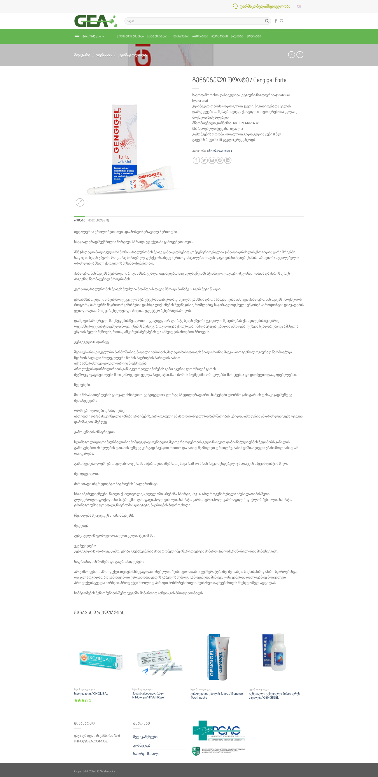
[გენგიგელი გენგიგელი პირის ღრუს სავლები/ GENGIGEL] (276, 653)
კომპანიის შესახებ (130, 36)
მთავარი (82, 55)
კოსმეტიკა (141, 745)
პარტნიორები (157, 36)
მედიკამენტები (145, 737)
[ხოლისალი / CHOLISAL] (101, 653)
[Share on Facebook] (196, 160)
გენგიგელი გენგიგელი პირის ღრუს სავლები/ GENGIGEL (274, 696)
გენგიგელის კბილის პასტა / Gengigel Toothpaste (217, 696)
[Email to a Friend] (212, 160)
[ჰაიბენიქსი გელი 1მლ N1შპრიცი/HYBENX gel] (159, 653)
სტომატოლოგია (132, 55)
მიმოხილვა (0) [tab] (98, 220)
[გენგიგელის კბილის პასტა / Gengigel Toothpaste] (218, 653)
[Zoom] (80, 202)
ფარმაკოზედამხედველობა (265, 6)
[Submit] (267, 21)
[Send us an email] (281, 21)
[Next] (302, 667)
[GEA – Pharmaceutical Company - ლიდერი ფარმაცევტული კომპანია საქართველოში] (96, 21)
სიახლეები (181, 36)
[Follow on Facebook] (276, 21)
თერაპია (104, 55)
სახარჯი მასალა (146, 753)
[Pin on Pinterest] (220, 160)
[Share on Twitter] (204, 160)
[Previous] (74, 667)
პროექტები (219, 36)
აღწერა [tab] (79, 220)
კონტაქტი (254, 36)
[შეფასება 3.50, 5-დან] (83, 700)
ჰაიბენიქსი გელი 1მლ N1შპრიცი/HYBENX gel (148, 695)
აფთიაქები (200, 36)
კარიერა (237, 36)
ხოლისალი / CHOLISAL (91, 693)
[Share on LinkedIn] (227, 160)
